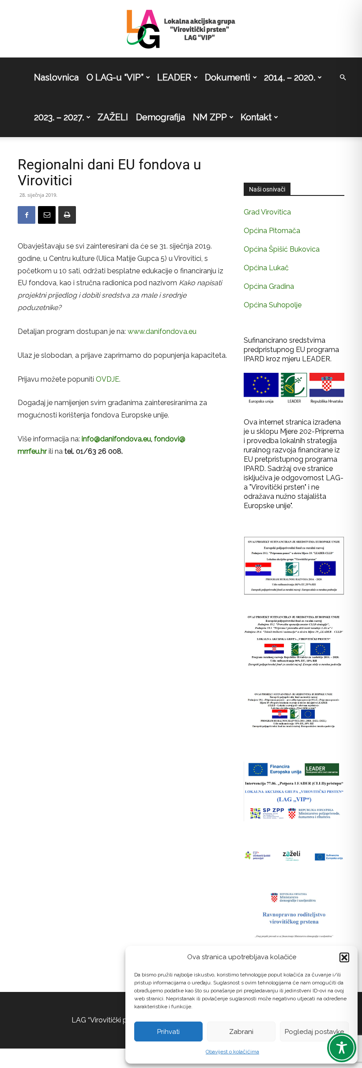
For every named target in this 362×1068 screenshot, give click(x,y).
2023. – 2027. (59, 117)
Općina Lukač (266, 268)
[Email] (47, 215)
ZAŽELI (113, 117)
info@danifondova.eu (116, 439)
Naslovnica (56, 77)
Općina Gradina (269, 286)
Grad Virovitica (267, 212)
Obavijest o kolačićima (232, 1052)
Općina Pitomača (272, 230)
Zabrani (241, 1032)
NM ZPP (210, 117)
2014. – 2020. (289, 77)
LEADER (174, 77)
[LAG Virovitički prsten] (181, 29)
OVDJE (107, 379)
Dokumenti (227, 77)
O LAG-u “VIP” (115, 77)
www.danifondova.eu (162, 331)
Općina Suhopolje (273, 305)
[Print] (67, 215)
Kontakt (256, 117)
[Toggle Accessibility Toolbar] (341, 1047)
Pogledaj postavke (314, 1032)
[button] (344, 957)
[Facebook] (26, 215)
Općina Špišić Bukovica (282, 249)
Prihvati (168, 1032)
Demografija (160, 117)
